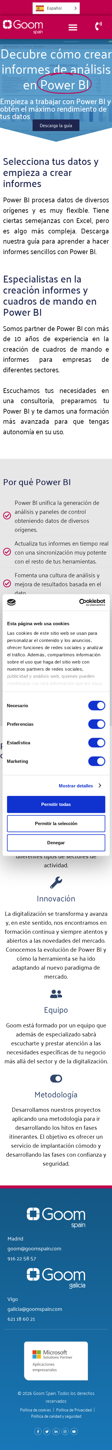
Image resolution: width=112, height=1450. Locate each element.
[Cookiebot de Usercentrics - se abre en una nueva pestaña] (79, 602)
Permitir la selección (56, 823)
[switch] (96, 724)
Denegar (56, 842)
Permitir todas (56, 804)
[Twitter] (46, 1431)
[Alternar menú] (73, 27)
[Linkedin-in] (55, 1431)
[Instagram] (65, 1431)
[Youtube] (74, 1431)
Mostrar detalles (76, 785)
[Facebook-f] (38, 1431)
